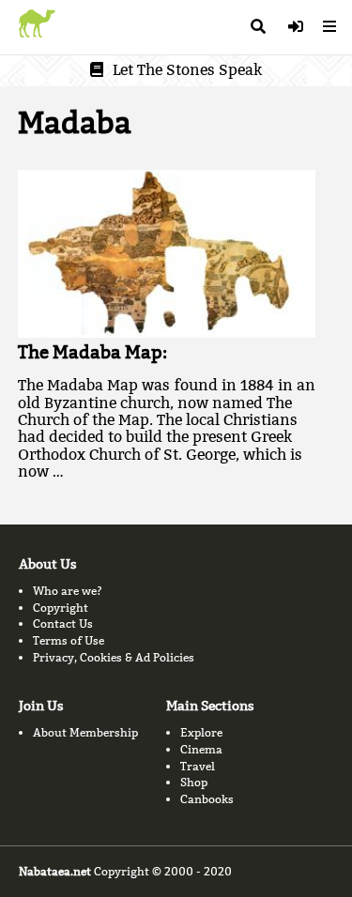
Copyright (60, 608)
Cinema (201, 749)
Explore (201, 732)
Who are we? (67, 591)
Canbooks (207, 799)
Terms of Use (68, 640)
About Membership (85, 732)
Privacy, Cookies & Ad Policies (113, 657)
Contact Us (63, 623)
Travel (197, 766)
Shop (193, 782)
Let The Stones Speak (187, 70)
